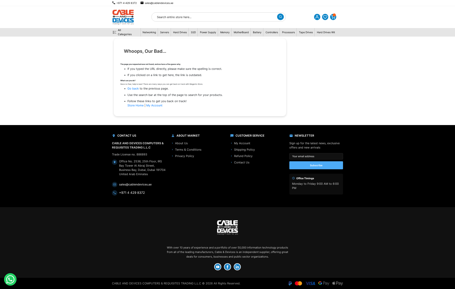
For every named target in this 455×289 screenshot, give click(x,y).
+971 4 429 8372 (126, 2)
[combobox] (215, 16)
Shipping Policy (244, 149)
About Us (181, 143)
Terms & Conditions (188, 149)
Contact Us (241, 162)
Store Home (135, 105)
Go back (133, 88)
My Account (154, 105)
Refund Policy (243, 156)
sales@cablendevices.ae (159, 2)
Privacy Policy (184, 156)
